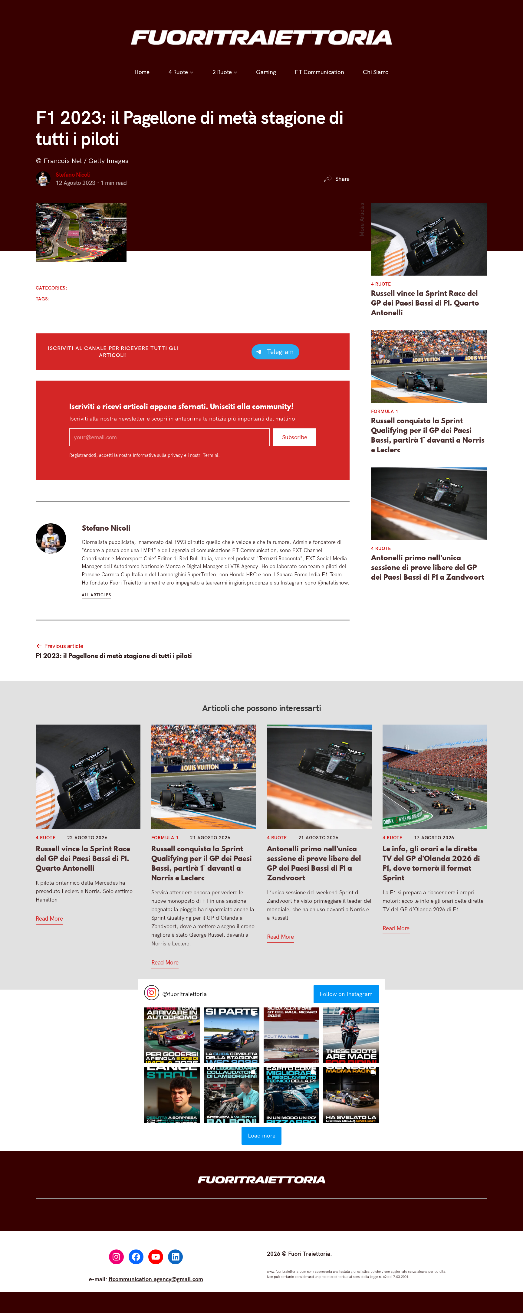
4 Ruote (178, 72)
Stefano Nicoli (73, 174)
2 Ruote (222, 72)
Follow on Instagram (346, 993)
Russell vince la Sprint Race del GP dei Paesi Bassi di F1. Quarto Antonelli (425, 303)
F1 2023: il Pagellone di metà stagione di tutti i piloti (114, 655)
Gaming (266, 72)
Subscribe (294, 437)
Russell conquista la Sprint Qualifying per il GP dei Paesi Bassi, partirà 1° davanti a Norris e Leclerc (428, 435)
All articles (96, 594)
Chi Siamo (376, 72)
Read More (49, 918)
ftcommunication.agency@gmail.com (156, 1279)
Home (141, 72)
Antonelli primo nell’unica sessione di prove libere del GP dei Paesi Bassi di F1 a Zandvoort (427, 567)
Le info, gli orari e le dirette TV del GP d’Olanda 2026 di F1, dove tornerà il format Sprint (431, 863)
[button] (171, 1035)
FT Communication (319, 72)
